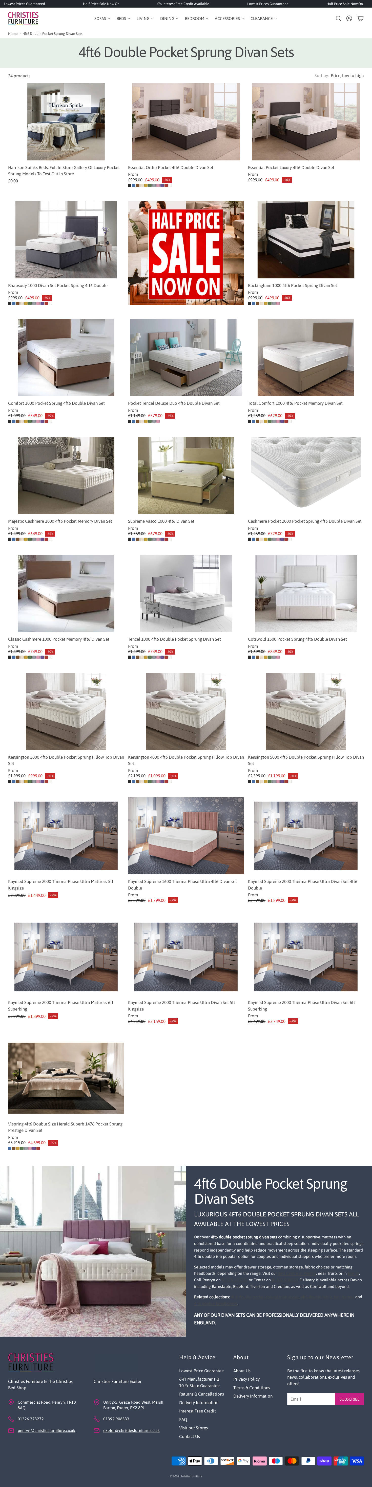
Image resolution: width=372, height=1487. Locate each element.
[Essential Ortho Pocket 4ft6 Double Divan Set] (186, 121)
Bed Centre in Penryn (297, 1273)
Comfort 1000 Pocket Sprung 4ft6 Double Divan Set (56, 403)
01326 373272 (235, 1280)
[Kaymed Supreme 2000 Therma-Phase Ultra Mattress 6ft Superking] (66, 956)
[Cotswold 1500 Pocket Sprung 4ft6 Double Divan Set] (306, 593)
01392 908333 (285, 1280)
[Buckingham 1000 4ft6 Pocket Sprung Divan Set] (306, 239)
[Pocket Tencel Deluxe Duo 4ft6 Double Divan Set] (186, 357)
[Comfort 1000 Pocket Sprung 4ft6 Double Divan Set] (66, 357)
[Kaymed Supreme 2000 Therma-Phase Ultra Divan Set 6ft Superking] (306, 956)
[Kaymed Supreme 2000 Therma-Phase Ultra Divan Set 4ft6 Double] (306, 835)
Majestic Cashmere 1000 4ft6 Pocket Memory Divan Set (60, 521)
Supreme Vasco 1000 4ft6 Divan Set (161, 521)
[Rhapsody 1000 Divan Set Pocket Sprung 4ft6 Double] (66, 239)
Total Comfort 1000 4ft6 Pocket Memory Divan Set (295, 403)
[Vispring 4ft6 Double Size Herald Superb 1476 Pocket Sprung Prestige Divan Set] (66, 1078)
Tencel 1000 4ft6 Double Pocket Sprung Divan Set (174, 639)
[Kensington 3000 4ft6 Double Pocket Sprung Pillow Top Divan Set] (66, 711)
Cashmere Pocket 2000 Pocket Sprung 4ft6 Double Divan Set (305, 521)
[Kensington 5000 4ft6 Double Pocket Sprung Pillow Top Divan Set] (306, 711)
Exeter (353, 1273)
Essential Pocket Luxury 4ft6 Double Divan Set (291, 167)
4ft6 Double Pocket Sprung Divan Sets (52, 34)
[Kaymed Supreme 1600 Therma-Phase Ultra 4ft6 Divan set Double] (186, 835)
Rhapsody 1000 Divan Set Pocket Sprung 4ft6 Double (58, 285)
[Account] (349, 18)
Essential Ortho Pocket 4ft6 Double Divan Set (170, 167)
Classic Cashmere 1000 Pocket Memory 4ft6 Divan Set (58, 639)
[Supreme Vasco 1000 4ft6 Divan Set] (186, 475)
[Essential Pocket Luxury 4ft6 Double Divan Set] (306, 121)
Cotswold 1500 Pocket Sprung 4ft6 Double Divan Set (297, 639)
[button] (338, 18)
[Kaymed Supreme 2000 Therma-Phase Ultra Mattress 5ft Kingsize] (66, 835)
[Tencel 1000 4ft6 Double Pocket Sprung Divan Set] (186, 593)
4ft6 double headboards (215, 1303)
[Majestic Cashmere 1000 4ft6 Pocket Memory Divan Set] (66, 475)
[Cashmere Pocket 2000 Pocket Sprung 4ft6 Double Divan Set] (306, 475)
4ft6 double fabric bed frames (327, 1296)
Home (13, 34)
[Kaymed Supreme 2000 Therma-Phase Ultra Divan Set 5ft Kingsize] (186, 956)
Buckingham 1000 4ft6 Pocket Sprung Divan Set (292, 285)
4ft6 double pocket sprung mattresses (265, 1296)
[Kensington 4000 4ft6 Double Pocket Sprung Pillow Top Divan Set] (186, 711)
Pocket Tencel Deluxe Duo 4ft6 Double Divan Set (174, 403)
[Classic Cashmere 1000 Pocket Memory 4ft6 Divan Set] (66, 593)
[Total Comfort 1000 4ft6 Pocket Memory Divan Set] (306, 357)
